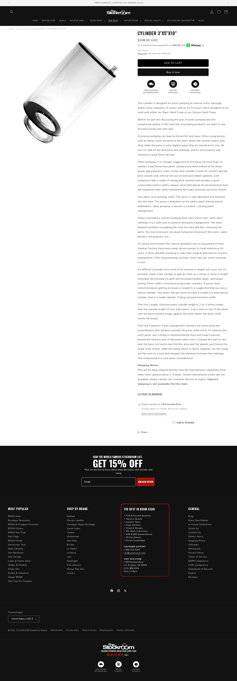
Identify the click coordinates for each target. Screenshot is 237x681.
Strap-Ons (14, 569)
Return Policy (195, 536)
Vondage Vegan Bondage (81, 524)
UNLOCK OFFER (145, 481)
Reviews (193, 577)
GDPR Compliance (198, 561)
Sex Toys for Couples (20, 581)
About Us (193, 528)
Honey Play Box (75, 569)
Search (192, 573)
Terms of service (89, 630)
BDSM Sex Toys (17, 532)
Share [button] (144, 432)
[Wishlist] (218, 11)
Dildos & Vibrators (18, 573)
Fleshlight (72, 561)
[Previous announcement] (9, 3)
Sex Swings (14, 556)
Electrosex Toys (17, 544)
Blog (190, 516)
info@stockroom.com (134, 553)
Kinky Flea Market (198, 520)
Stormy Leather (75, 520)
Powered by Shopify (39, 630)
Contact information (126, 630)
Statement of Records (200, 569)
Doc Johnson (74, 565)
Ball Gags (13, 536)
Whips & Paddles (17, 565)
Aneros (71, 573)
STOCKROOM (22, 630)
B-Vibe (70, 544)
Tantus (71, 532)
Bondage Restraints (19, 520)
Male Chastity (15, 548)
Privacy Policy (195, 552)
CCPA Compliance (198, 565)
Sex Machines (15, 552)
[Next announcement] (227, 3)
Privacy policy (72, 630)
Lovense (71, 552)
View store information (154, 413)
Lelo (69, 556)
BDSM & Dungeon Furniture (23, 524)
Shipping (142, 53)
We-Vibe (72, 540)
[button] (11, 11)
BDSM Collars (15, 528)
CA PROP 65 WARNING (150, 394)
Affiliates (193, 544)
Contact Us (194, 532)
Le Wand (72, 548)
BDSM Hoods (15, 540)
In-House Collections (200, 524)
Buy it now (173, 72)
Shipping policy (106, 630)
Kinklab (71, 516)
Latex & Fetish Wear (19, 561)
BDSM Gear (14, 516)
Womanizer (73, 536)
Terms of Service (197, 556)
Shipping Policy (196, 540)
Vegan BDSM (15, 577)
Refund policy (57, 630)
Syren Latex (73, 528)
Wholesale (194, 548)
